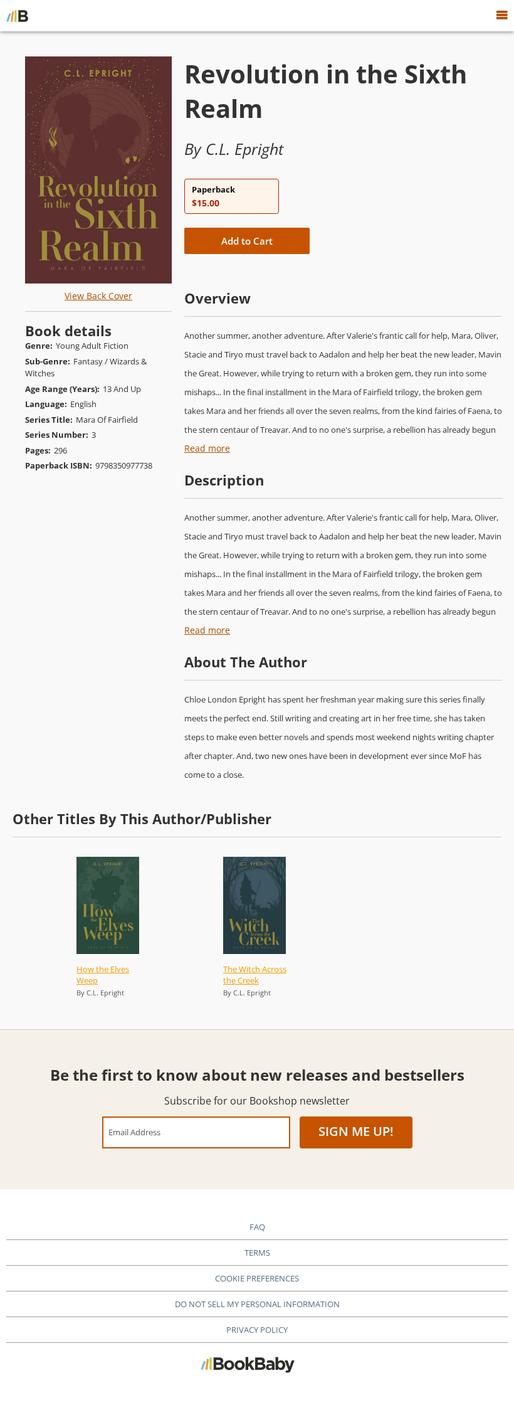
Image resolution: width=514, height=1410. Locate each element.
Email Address (134, 1131)
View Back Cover (98, 296)
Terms (257, 1252)
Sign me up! (356, 1131)
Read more (207, 448)
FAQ (257, 1226)
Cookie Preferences (257, 1278)
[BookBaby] (17, 15)
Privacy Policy (257, 1329)
